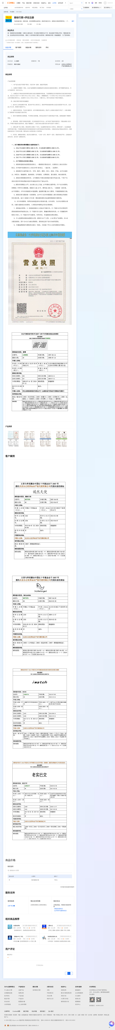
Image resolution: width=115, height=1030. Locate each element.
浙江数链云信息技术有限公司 (64, 925)
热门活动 (42, 7)
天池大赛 (49, 995)
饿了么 (6, 1017)
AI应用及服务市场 (19, 7)
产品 (23, 3)
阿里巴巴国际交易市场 (35, 1015)
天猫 (19, 1015)
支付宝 (90, 1015)
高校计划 (63, 995)
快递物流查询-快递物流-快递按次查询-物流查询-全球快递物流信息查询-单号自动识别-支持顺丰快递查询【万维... (53, 936)
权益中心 (43, 3)
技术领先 (7, 995)
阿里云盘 (106, 1015)
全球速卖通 (24, 1015)
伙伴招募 (48, 7)
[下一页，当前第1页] (71, 973)
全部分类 (6, 11)
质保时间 (33, 61)
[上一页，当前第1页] (66, 973)
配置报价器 (22, 1001)
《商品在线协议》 (58, 908)
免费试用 (21, 993)
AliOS (65, 1015)
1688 (44, 1015)
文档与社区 (36, 3)
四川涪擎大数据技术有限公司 (30, 925)
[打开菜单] (3, 3)
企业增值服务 (79, 993)
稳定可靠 (7, 998)
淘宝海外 (100, 1015)
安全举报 (34, 1011)
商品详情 (8, 47)
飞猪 (54, 1015)
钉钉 (86, 1015)
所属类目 (10, 64)
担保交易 (19, 40)
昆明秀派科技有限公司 (65, 936)
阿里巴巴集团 (8, 1015)
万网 (69, 1015)
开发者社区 (50, 993)
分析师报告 (7, 1004)
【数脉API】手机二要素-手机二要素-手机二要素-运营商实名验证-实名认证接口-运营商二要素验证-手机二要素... (18, 936)
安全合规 (7, 1001)
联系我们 (42, 1011)
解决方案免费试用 (66, 993)
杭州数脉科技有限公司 (31, 936)
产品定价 (21, 998)
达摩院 (95, 1015)
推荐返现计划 (65, 1001)
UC (76, 1015)
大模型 (18, 3)
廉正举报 (26, 1011)
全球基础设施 (8, 993)
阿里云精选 (34, 7)
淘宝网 (15, 1015)
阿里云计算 (59, 1015)
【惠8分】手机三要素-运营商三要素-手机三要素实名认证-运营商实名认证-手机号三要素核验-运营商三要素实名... (52, 925)
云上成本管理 (22, 1004)
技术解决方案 (37, 990)
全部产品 (21, 990)
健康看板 (77, 1001)
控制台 (100, 3)
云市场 (54, 3)
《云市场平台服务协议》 (60, 910)
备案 (96, 3)
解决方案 (28, 3)
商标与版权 (19, 11)
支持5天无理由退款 (35, 40)
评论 (47, 47)
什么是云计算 (8, 990)
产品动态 (21, 995)
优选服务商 (44, 40)
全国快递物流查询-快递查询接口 (17, 925)
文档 (48, 990)
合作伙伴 (60, 3)
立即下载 (10, 905)
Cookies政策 (16, 1011)
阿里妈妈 (49, 1015)
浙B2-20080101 (45, 1020)
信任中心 (77, 1004)
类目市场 (27, 7)
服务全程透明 (26, 40)
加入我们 (51, 1011)
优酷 (82, 1015)
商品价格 (28, 47)
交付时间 (57, 61)
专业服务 (12, 11)
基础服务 (77, 990)
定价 (49, 3)
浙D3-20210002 (70, 1020)
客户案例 (18, 47)
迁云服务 (77, 995)
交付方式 (10, 61)
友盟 (79, 1015)
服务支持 (38, 47)
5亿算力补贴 (64, 998)
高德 (72, 1015)
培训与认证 (50, 998)
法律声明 (7, 1011)
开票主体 (57, 64)
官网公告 (77, 998)
